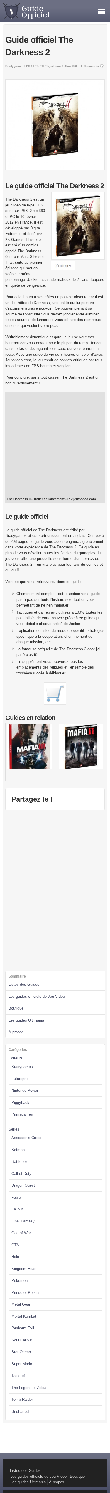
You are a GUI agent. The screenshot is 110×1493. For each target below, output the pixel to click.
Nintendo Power (24, 1090)
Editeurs (16, 1058)
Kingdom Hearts (25, 1269)
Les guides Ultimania (26, 1020)
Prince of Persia (25, 1292)
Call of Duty (21, 1173)
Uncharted (20, 1411)
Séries (14, 1129)
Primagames (22, 1114)
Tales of (18, 1375)
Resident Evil (22, 1328)
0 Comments (90, 66)
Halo (15, 1256)
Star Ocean (21, 1352)
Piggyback (20, 1102)
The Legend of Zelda (28, 1387)
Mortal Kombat (23, 1316)
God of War (21, 1233)
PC (42, 66)
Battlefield (19, 1161)
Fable (16, 1197)
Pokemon (19, 1280)
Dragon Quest (23, 1185)
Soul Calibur (21, 1340)
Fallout (17, 1209)
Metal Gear (20, 1304)
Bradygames (14, 66)
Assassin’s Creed (26, 1138)
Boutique (16, 1008)
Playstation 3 (54, 66)
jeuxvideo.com (84, 499)
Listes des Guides (24, 984)
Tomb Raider (22, 1399)
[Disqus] (54, 889)
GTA (15, 1245)
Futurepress (21, 1078)
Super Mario (21, 1364)
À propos (16, 1032)
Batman (18, 1150)
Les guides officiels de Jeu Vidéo (37, 996)
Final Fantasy (23, 1221)
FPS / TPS (31, 66)
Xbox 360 (71, 66)
